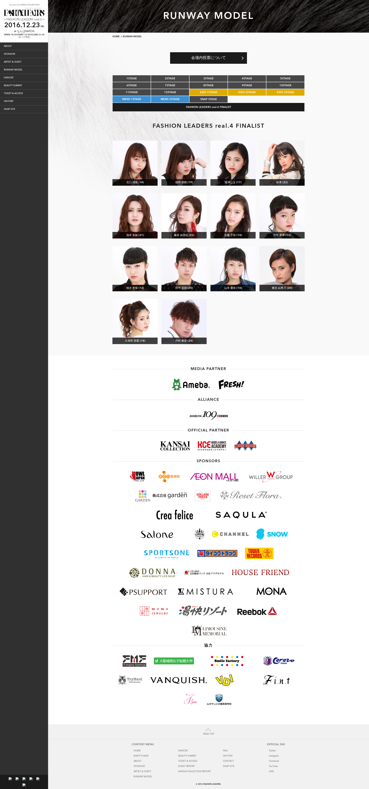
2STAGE (170, 78)
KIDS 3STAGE (285, 92)
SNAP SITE (9, 109)
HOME (116, 37)
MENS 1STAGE (131, 99)
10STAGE (285, 85)
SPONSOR (9, 54)
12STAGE (170, 92)
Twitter (272, 751)
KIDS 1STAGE (208, 92)
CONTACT (228, 761)
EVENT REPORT (186, 766)
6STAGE (131, 85)
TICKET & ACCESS (13, 93)
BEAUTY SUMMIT (13, 85)
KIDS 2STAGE (247, 92)
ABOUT (8, 46)
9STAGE (247, 85)
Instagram (274, 756)
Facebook (274, 761)
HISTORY (8, 101)
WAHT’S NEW (141, 756)
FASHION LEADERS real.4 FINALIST (208, 107)
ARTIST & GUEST (13, 62)
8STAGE (208, 85)
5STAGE (285, 78)
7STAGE (170, 85)
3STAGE (208, 78)
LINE (271, 771)
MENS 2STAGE (170, 99)
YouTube (273, 766)
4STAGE (247, 78)
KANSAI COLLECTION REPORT (194, 771)
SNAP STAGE (208, 99)
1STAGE (131, 78)
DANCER (8, 78)
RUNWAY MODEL (13, 70)
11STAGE (132, 92)
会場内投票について (208, 58)
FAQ (225, 751)
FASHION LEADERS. (212, 784)
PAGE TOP (208, 734)
